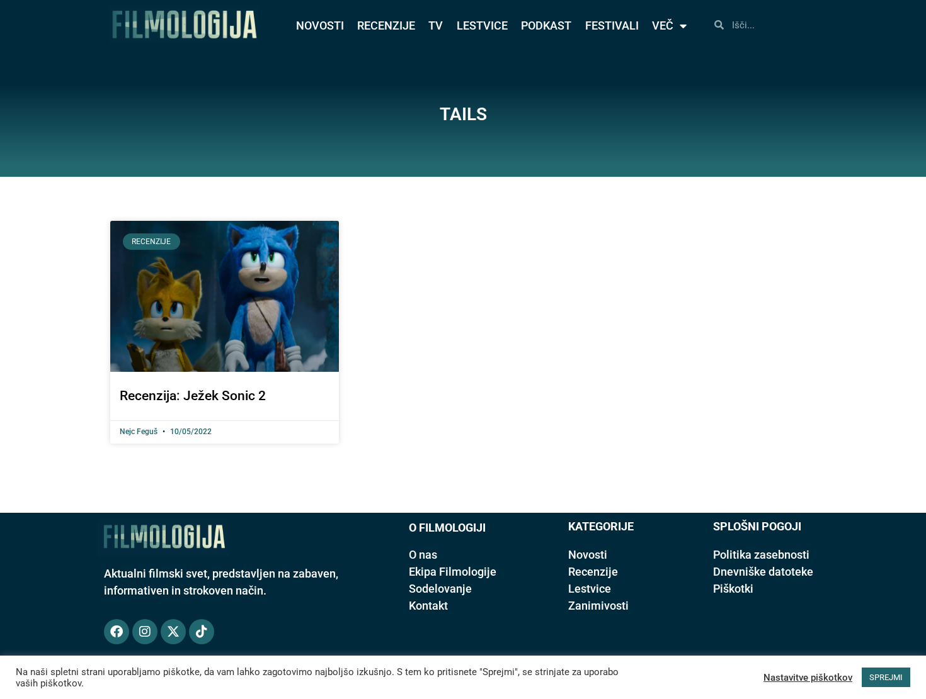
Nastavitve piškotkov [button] (807, 677)
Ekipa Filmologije (452, 571)
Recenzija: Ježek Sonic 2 (193, 395)
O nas (423, 554)
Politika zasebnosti (761, 554)
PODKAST (546, 25)
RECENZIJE (386, 25)
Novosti (587, 554)
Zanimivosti (598, 605)
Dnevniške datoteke (763, 571)
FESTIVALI (612, 25)
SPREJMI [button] (886, 677)
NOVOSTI (320, 25)
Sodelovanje (440, 588)
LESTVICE (482, 25)
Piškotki (733, 588)
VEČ (662, 25)
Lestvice (589, 588)
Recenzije (593, 571)
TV (435, 25)
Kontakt (428, 605)
